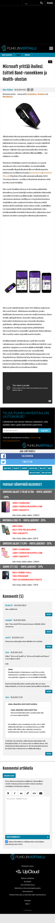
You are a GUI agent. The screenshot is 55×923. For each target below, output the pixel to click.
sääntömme (34, 438)
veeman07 (8, 620)
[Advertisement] (27, 244)
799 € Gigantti (20, 533)
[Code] (34, 792)
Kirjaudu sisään (9, 776)
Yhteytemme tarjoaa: (27, 866)
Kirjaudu (50, 3)
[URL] (28, 792)
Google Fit (16, 468)
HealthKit (24, 468)
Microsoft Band (46, 473)
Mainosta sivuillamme (27, 878)
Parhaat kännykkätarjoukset (22, 484)
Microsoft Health (35, 473)
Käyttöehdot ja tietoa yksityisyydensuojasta (28, 888)
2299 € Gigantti (20, 510)
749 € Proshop (20, 576)
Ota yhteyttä (27, 882)
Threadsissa (41, 94)
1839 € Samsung (21, 503)
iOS (39, 173)
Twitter (28, 461)
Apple (49, 468)
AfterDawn (27, 901)
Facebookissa (31, 94)
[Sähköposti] (28, 90)
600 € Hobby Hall (22, 573)
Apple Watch (7, 468)
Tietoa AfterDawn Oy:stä (27, 885)
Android (33, 173)
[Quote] (21, 792)
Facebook (27, 456)
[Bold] (8, 792)
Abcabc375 (9, 605)
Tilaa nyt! (44, 431)
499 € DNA (17, 526)
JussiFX (7, 638)
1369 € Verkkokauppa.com (27, 553)
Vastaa (49, 614)
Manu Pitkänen (8, 90)
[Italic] (15, 792)
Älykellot (27, 55)
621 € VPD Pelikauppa (24, 530)
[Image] (41, 792)
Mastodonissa (8, 97)
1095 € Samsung (21, 549)
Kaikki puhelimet (7, 55)
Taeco (7, 652)
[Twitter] (32, 90)
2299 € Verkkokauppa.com (27, 506)
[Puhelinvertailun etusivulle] (27, 857)
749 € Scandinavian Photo (27, 580)
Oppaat (18, 55)
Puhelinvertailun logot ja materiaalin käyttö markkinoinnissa (27, 895)
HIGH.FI (27, 904)
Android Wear (33, 468)
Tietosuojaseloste (27, 891)
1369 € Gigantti (20, 556)
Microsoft (43, 468)
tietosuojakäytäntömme (11, 441)
